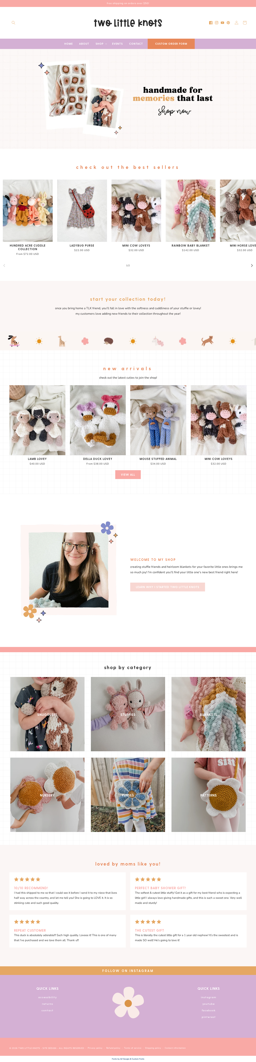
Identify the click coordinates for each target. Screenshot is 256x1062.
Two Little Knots (29, 1048)
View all (128, 474)
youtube (208, 1003)
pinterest (209, 1016)
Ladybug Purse (82, 245)
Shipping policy (153, 1048)
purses (128, 795)
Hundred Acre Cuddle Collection (28, 247)
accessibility (47, 997)
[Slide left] (4, 265)
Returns (47, 1003)
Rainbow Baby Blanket (191, 245)
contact (47, 1010)
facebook (209, 1010)
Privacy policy (95, 1048)
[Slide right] (252, 265)
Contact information (175, 1048)
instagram (208, 997)
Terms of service (132, 1048)
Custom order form (171, 43)
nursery (47, 795)
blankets (208, 714)
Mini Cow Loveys (136, 245)
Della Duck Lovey (97, 458)
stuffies (128, 714)
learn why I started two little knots (167, 587)
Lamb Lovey (37, 458)
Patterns (208, 795)
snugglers (47, 714)
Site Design (49, 1048)
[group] (128, 99)
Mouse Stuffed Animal (158, 458)
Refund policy (113, 1048)
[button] (13, 23)
